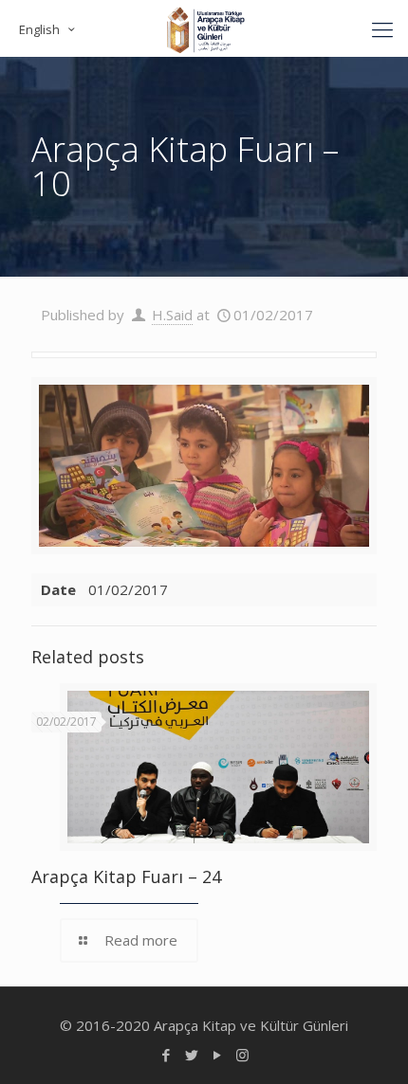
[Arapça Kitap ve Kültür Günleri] (204, 28)
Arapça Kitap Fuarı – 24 (126, 876)
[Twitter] (191, 1054)
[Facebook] (166, 1054)
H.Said (172, 314)
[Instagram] (242, 1054)
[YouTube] (217, 1054)
